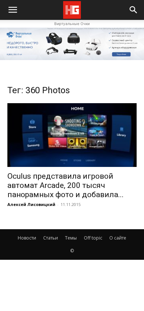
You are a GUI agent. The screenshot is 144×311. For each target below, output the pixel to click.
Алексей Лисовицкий (31, 204)
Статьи (50, 238)
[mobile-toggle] (12, 10)
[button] (133, 10)
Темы (71, 238)
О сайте (117, 238)
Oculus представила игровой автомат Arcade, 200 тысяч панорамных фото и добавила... (65, 185)
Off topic (93, 238)
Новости (27, 238)
